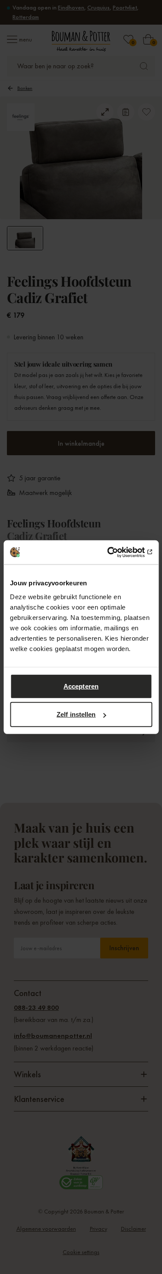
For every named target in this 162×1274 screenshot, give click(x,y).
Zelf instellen (76, 714)
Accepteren (81, 686)
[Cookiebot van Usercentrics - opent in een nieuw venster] (115, 552)
